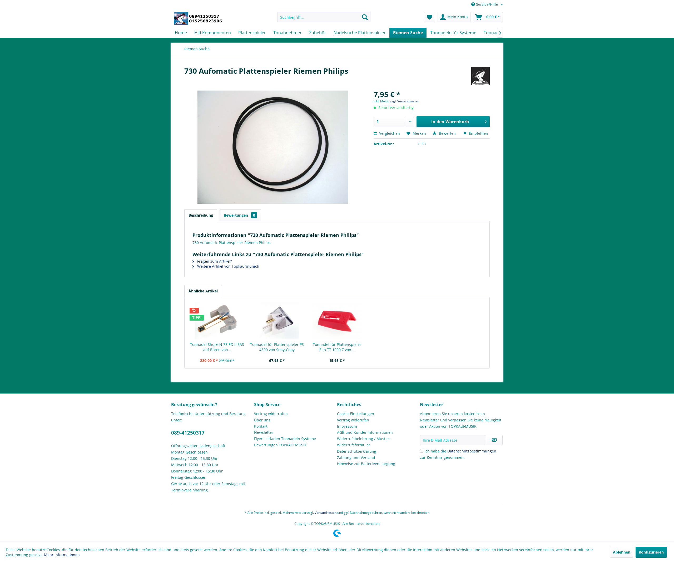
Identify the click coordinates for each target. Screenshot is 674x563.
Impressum (347, 426)
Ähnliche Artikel (203, 290)
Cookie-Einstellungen (355, 413)
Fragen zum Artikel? (214, 261)
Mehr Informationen (62, 554)
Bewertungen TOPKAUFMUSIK (280, 444)
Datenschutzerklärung (356, 451)
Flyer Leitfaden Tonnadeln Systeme (285, 438)
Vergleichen (389, 133)
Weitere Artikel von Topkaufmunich (227, 266)
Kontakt (260, 426)
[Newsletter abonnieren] (494, 440)
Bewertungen (239, 215)
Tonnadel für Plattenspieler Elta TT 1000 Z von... (337, 347)
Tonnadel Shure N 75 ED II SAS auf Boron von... (217, 347)
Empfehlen (478, 133)
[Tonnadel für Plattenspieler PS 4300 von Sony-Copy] (277, 320)
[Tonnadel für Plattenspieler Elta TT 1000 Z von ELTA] (337, 320)
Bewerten (447, 133)
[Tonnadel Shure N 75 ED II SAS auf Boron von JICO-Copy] (217, 320)
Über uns (262, 419)
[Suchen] (364, 17)
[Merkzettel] (429, 17)
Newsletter (263, 432)
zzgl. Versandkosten (404, 101)
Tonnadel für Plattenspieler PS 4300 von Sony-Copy (277, 347)
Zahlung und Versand (356, 457)
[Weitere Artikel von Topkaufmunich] (480, 76)
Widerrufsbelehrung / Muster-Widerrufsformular (363, 441)
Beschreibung (201, 215)
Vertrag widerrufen (271, 413)
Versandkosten (325, 512)
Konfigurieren (651, 552)
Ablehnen (621, 552)
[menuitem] (323, 17)
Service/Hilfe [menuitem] (487, 4)
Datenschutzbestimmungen (471, 451)
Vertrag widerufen (353, 419)
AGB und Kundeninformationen (365, 432)
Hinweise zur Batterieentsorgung (366, 463)
